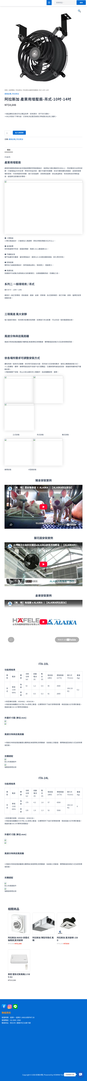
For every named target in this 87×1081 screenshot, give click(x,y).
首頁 (6, 90)
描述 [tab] (8, 150)
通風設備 (8, 94)
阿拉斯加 (19, 90)
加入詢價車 (19, 132)
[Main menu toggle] (49, 2)
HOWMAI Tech (58, 1075)
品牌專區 (12, 90)
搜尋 (81, 2)
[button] (80, 1074)
